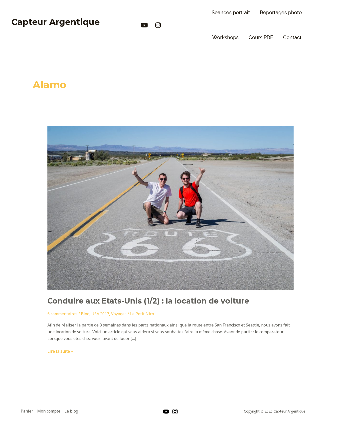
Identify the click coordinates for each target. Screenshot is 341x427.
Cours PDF (261, 37)
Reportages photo (281, 12)
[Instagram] (175, 412)
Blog (85, 314)
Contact (292, 37)
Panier (27, 411)
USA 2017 (100, 314)
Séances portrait (231, 12)
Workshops (225, 37)
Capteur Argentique (55, 22)
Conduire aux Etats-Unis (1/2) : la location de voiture (148, 301)
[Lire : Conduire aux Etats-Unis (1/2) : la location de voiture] (170, 208)
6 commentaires (62, 314)
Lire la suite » (60, 351)
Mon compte (48, 411)
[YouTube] (166, 412)
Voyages (119, 314)
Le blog (71, 411)
